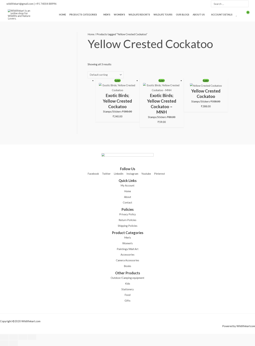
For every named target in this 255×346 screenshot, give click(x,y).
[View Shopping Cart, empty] (245, 14)
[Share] (22, 337)
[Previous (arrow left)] (4, 343)
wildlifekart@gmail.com (19, 3)
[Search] (246, 4)
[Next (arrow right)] (13, 343)
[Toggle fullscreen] (13, 337)
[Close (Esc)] (32, 337)
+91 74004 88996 (46, 3)
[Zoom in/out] (4, 337)
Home (91, 34)
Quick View (117, 89)
